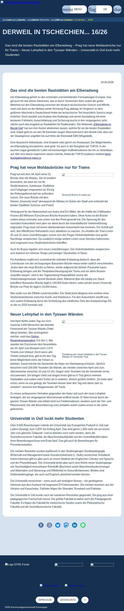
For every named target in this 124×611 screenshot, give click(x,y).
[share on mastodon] (66, 525)
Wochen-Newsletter (40, 20)
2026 (57, 20)
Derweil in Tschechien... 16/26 (79, 20)
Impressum (45, 600)
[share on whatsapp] (83, 525)
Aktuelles (21, 20)
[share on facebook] (41, 525)
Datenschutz (68, 600)
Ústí (20, 128)
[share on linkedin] (74, 525)
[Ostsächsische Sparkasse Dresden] (105, 569)
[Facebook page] (49, 585)
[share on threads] (49, 525)
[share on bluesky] (57, 525)
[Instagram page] (74, 585)
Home (9, 20)
